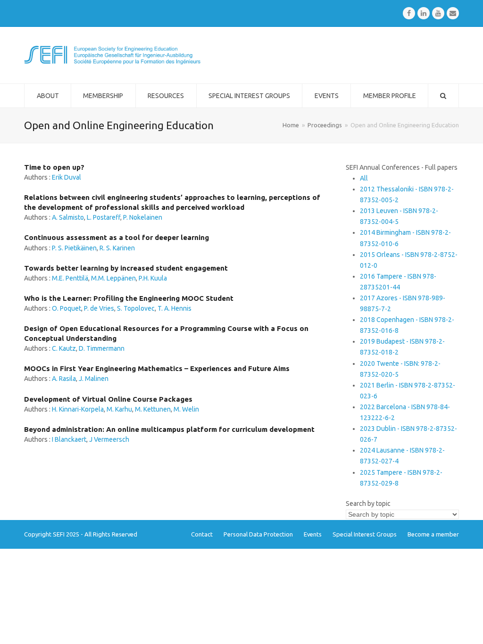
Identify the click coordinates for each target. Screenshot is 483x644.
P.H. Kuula (153, 278)
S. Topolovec (136, 308)
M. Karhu (119, 409)
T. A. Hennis (175, 308)
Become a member (433, 534)
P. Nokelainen (142, 217)
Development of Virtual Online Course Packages (108, 399)
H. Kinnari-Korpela (78, 409)
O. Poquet (66, 308)
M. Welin (186, 409)
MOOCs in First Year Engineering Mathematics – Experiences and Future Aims (157, 368)
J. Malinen (93, 378)
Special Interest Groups (365, 534)
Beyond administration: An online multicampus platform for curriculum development (169, 429)
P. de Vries (99, 308)
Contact (202, 534)
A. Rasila (64, 378)
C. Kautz (64, 348)
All (364, 178)
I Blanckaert (69, 439)
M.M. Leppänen (113, 278)
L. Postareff (103, 217)
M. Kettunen (153, 409)
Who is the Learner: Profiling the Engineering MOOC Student (128, 298)
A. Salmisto (68, 217)
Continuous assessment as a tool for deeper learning (116, 237)
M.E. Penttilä (70, 278)
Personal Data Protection (258, 534)
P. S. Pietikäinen (74, 248)
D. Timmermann (102, 348)
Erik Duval (66, 177)
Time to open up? (54, 167)
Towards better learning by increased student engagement (126, 268)
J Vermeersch (109, 439)
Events (313, 534)
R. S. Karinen (117, 248)
